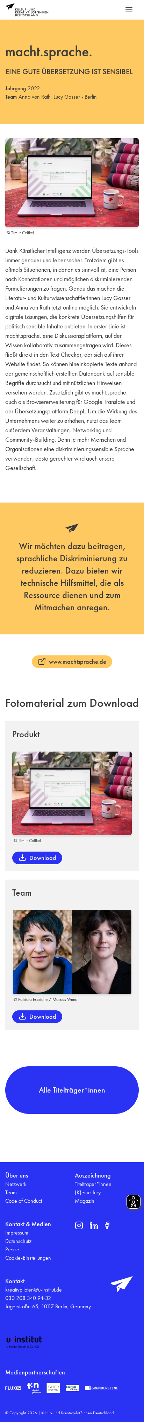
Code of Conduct (23, 1200)
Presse (12, 1249)
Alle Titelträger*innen (72, 1090)
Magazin (84, 1200)
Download (42, 858)
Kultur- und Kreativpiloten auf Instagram (79, 1225)
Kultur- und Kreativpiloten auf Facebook (107, 1225)
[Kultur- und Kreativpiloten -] (27, 9)
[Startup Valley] (72, 1388)
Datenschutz (18, 1241)
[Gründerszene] (101, 1388)
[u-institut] (24, 1342)
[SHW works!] (53, 1388)
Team (11, 1192)
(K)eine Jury (88, 1192)
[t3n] (34, 1388)
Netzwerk (16, 1184)
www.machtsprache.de (77, 661)
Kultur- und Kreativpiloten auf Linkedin (93, 1225)
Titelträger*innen (93, 1184)
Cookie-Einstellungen (28, 1257)
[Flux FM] (13, 1388)
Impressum (16, 1232)
